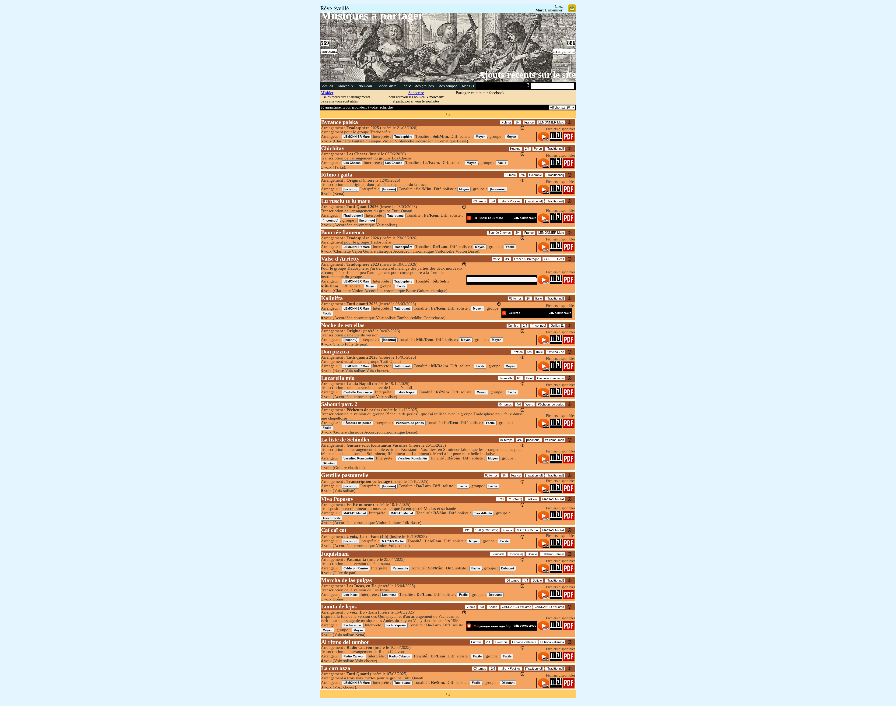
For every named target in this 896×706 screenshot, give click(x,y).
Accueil (328, 86)
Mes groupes (424, 86)
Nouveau (366, 86)
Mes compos (447, 86)
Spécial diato (387, 86)
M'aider (327, 92)
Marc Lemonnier (549, 10)
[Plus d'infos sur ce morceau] (569, 123)
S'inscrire (416, 92)
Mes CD (468, 86)
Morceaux (346, 86)
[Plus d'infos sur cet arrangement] (522, 128)
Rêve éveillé (334, 8)
